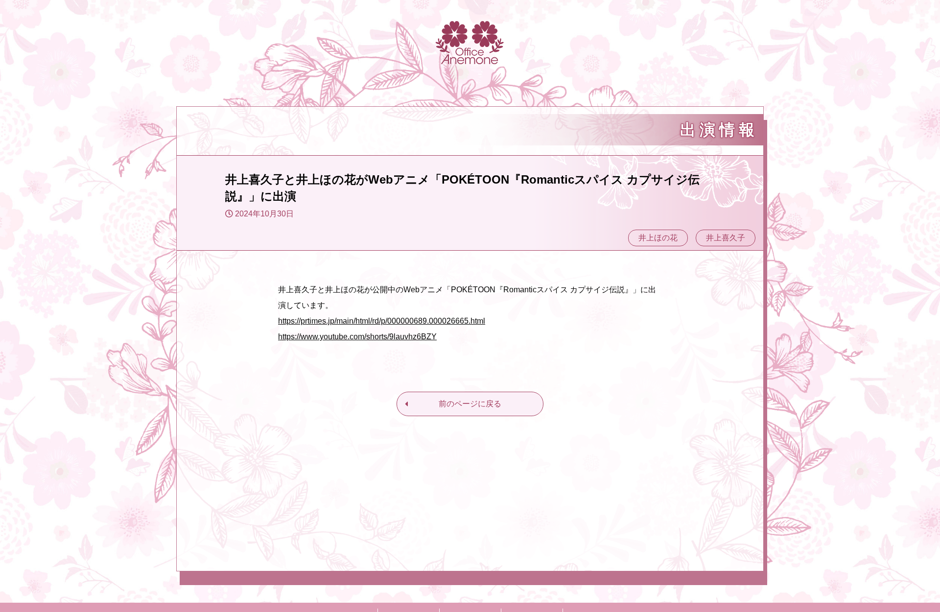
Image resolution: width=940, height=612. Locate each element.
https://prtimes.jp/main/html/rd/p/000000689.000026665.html (381, 321)
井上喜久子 (725, 238)
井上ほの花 (658, 238)
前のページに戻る (470, 404)
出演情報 (719, 130)
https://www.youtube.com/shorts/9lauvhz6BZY (357, 336)
